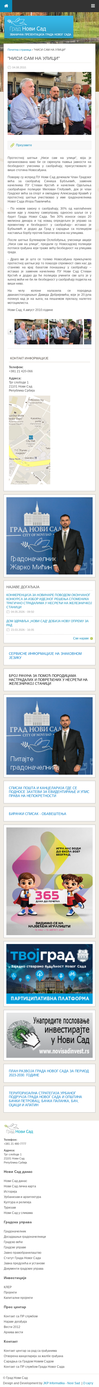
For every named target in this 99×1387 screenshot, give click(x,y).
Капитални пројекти (18, 1298)
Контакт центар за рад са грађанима (30, 1351)
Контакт (11, 1341)
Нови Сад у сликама (18, 1213)
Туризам (10, 1207)
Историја (10, 1191)
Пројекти (10, 1292)
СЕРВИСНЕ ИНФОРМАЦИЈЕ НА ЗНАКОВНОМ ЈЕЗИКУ (45, 656)
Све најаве (81, 638)
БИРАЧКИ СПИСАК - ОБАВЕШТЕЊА (37, 814)
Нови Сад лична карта (20, 1186)
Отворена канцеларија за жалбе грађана (33, 1356)
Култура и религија (17, 1202)
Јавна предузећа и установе (24, 1263)
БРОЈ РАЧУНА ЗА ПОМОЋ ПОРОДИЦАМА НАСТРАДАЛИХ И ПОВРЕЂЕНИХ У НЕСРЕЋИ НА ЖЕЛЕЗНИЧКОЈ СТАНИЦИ (48, 680)
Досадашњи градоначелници (25, 1236)
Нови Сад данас (18, 1172)
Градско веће (13, 1242)
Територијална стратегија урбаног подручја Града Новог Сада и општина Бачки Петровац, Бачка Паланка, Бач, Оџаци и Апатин (45, 1099)
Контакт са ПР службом (21, 1316)
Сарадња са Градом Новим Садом (29, 1361)
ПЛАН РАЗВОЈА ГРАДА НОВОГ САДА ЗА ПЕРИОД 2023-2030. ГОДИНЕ (49, 1073)
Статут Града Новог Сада (22, 1258)
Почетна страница (19, 49)
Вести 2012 (12, 1327)
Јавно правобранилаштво (22, 1252)
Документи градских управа (23, 1268)
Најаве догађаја (22, 587)
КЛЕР (8, 1287)
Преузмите (24, 145)
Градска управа (18, 1222)
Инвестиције (15, 1278)
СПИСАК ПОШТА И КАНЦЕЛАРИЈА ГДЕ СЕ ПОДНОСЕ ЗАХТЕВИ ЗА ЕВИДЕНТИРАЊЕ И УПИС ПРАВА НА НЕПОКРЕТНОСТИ (49, 792)
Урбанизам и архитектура (22, 1197)
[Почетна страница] (39, 38)
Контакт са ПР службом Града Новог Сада (34, 1366)
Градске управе (15, 1247)
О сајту (88, 1383)
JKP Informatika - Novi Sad (61, 1383)
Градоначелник (15, 1231)
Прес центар (15, 1307)
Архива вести (13, 1332)
